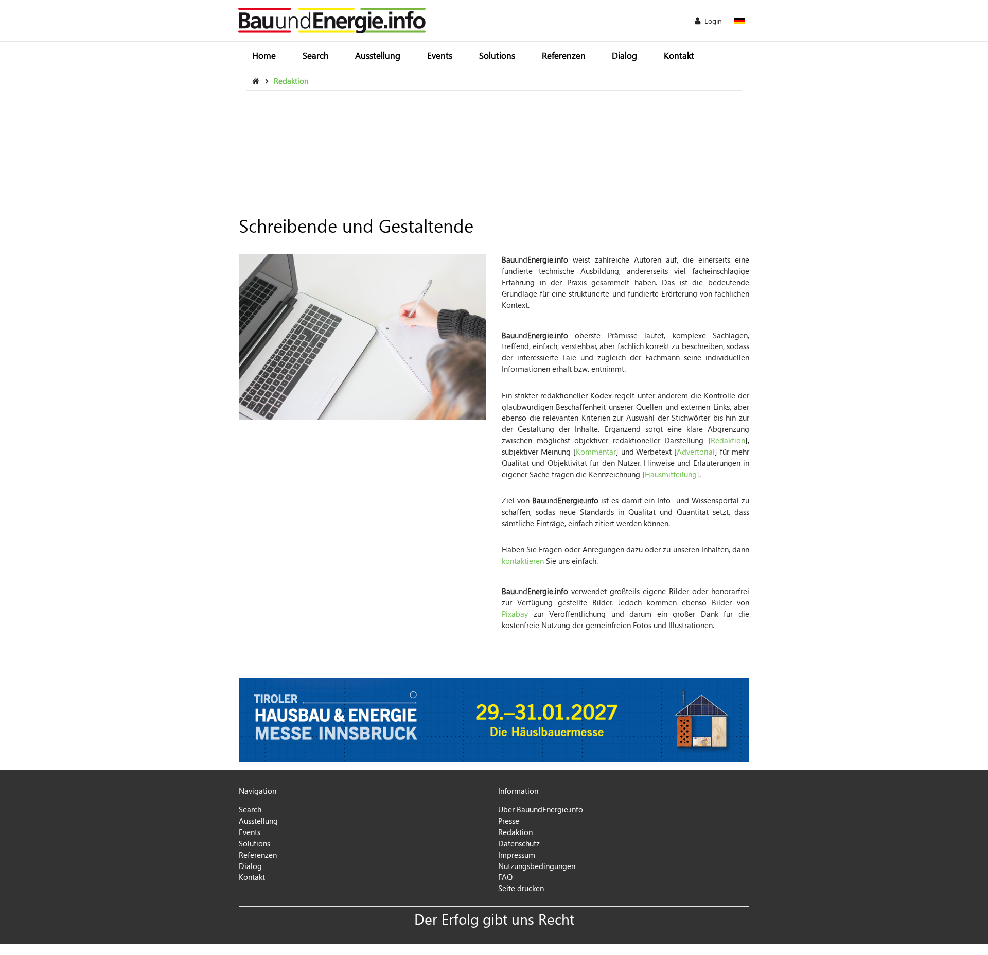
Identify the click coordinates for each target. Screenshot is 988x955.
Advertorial (696, 451)
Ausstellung (377, 55)
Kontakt (679, 55)
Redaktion (728, 440)
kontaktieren (523, 560)
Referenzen (564, 55)
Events (439, 55)
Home (264, 55)
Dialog (624, 55)
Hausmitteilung (671, 474)
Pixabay (515, 614)
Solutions (497, 55)
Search (316, 55)
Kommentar (596, 451)
